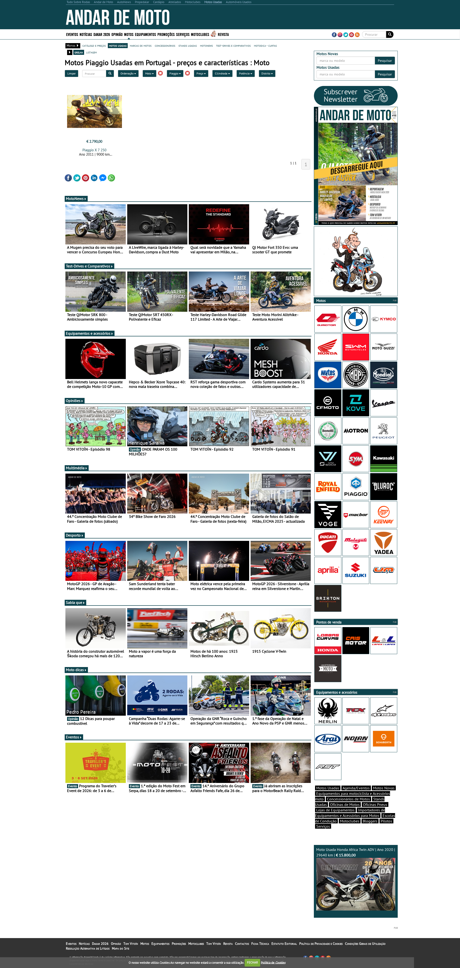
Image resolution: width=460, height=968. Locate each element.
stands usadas (187, 45)
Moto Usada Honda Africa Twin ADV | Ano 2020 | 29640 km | (355, 852)
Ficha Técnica (260, 943)
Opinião (117, 34)
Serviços (323, 826)
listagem (91, 52)
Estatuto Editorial (284, 943)
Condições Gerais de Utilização (365, 943)
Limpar (71, 73)
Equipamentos (160, 943)
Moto (148, 73)
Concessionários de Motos (348, 799)
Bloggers (370, 821)
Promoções (166, 34)
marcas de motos (140, 45)
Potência (244, 73)
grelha (79, 52)
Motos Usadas (327, 788)
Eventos (72, 34)
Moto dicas (75, 669)
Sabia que (74, 602)
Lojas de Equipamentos (335, 810)
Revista (223, 34)
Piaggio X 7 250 (94, 150)
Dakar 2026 (101, 34)
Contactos (242, 943)
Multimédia (75, 467)
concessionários (165, 45)
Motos (144, 943)
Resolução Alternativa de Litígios (87, 948)
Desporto (73, 535)
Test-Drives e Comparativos (88, 266)
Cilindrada (221, 73)
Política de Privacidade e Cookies (321, 943)
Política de (273, 962)
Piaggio (174, 73)
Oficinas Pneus (375, 804)
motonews (206, 45)
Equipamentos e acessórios (88, 333)
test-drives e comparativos (233, 45)
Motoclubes (200, 34)
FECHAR (252, 962)
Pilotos (386, 821)
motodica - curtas (265, 45)
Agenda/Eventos (356, 788)
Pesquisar (385, 60)
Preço (200, 73)
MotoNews (75, 198)
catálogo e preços (94, 45)
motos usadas (117, 45)
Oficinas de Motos (345, 804)
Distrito (266, 73)
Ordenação (127, 73)
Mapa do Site (120, 948)
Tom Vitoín (130, 943)
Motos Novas (384, 788)
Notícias (84, 943)
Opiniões (73, 400)
